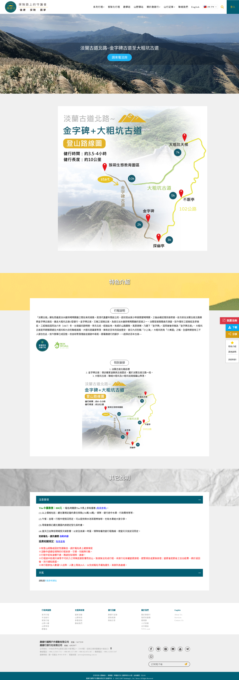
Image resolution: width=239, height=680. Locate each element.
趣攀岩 (127, 7)
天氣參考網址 (51, 581)
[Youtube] (180, 649)
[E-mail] (173, 649)
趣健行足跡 (112, 615)
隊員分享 (112, 620)
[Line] (158, 649)
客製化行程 (114, 7)
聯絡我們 (183, 7)
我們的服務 (146, 618)
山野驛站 (139, 7)
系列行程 (98, 7)
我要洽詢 (232, 320)
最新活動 (78, 615)
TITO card (145, 629)
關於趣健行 (153, 7)
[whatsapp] (151, 656)
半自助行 (45, 618)
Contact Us (179, 620)
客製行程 (45, 620)
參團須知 (78, 620)
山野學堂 (45, 626)
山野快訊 (78, 618)
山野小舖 (45, 623)
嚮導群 (144, 620)
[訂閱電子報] (169, 664)
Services (178, 618)
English (195, 7)
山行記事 (169, 7)
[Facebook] (151, 649)
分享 (234, 334)
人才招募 (145, 623)
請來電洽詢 (119, 57)
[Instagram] (165, 649)
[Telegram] (187, 649)
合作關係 (145, 626)
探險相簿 (112, 618)
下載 (234, 327)
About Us (178, 615)
